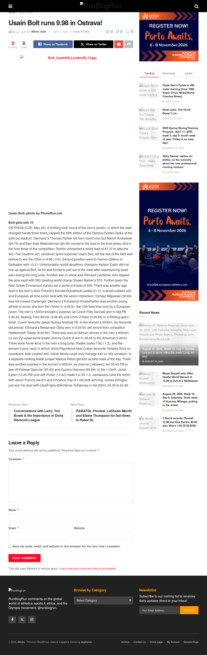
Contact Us (140, 641)
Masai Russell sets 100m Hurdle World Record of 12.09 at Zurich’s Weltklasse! (180, 376)
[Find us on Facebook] (12, 619)
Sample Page (191, 641)
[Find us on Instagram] (32, 619)
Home (11, 12)
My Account (173, 641)
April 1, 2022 (60, 31)
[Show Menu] (10, 6)
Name (13, 510)
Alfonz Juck (38, 31)
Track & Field (25, 12)
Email (13, 528)
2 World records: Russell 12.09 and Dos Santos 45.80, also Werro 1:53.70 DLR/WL (180, 421)
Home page (156, 641)
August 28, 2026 (173, 430)
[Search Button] (196, 6)
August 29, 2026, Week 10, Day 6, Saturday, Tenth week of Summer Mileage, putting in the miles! (180, 399)
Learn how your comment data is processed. (87, 568)
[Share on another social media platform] (128, 44)
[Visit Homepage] (103, 6)
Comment (16, 459)
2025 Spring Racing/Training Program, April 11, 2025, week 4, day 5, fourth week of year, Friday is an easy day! (180, 135)
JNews (21, 641)
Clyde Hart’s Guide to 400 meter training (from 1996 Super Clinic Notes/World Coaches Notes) (178, 90)
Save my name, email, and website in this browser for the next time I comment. (66, 546)
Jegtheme (86, 641)
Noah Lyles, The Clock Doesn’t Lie (176, 111)
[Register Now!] (169, 36)
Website (79, 528)
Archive (125, 641)
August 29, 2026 (153, 361)
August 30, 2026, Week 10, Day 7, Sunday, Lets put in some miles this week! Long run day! (168, 352)
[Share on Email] (118, 44)
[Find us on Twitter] (22, 619)
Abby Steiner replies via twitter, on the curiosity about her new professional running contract (180, 161)
